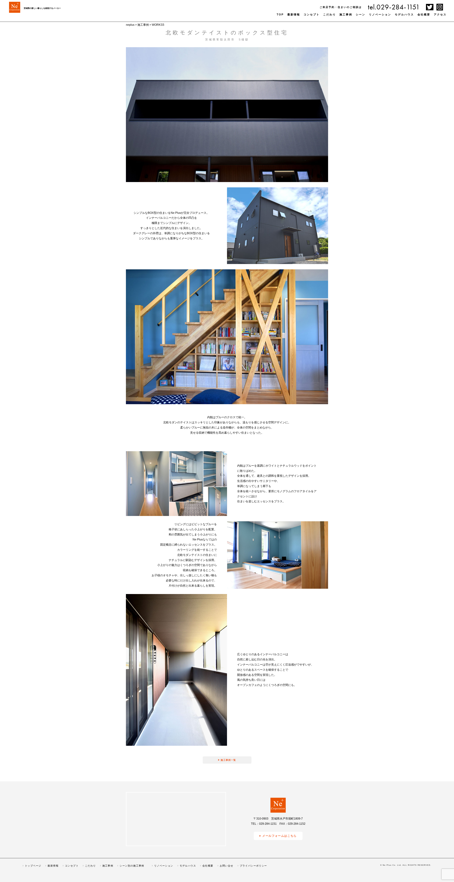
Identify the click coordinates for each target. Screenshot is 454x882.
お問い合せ (226, 865)
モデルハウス (404, 14)
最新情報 (293, 14)
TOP (280, 14)
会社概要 (423, 14)
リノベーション (380, 14)
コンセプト (312, 14)
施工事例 (345, 14)
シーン (360, 14)
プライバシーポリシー (253, 865)
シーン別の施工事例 (132, 865)
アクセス (440, 14)
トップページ (33, 865)
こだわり (329, 14)
